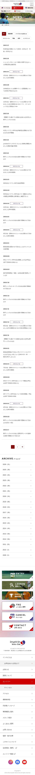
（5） (6, 555)
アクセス (18, 11)
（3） (6, 550)
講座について (7, 11)
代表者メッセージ (9, 705)
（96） (7, 502)
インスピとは (7, 8)
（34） (7, 475)
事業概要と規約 (8, 711)
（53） (7, 507)
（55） (7, 544)
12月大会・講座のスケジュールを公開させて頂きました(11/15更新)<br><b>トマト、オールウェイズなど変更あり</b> (17, 104)
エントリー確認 (8, 754)
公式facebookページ (17, 762)
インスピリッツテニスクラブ (17, 4)
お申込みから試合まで (11, 663)
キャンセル (30, 11)
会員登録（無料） (9, 748)
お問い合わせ (7, 729)
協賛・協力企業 (8, 736)
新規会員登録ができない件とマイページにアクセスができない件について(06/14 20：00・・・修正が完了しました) (17, 354)
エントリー (18, 8)
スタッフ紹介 (7, 717)
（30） (7, 512)
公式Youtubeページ (24, 762)
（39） (7, 469)
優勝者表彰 (30, 8)
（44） (7, 523)
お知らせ (6, 669)
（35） (7, 491)
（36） (7, 480)
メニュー (32, 4)
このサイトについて (9, 742)
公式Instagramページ (10, 762)
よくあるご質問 (8, 723)
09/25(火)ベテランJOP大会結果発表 (13, 183)
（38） (7, 486)
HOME (2, 25)
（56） (7, 534)
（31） (7, 464)
